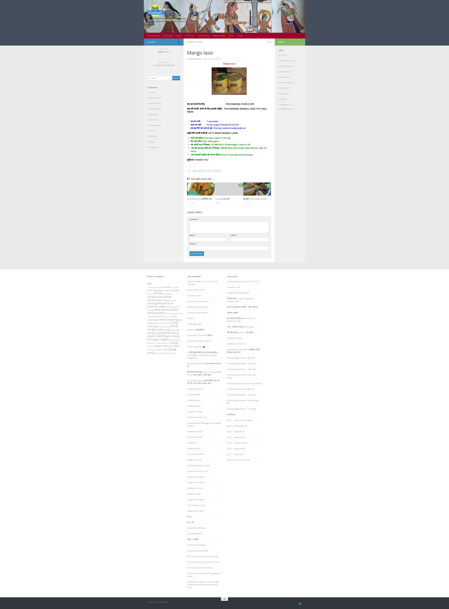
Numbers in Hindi (194, 411)
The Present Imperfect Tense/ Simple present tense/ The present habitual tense (203, 585)
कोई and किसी (192, 539)
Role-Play (150, 350)
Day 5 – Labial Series (235, 431)
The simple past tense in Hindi (200, 567)
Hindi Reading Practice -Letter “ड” (241, 357)
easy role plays (172, 290)
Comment (194, 219)
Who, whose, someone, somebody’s (202, 556)
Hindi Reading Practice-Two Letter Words (244, 383)
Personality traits (194, 324)
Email (234, 235)
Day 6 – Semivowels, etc (237, 426)
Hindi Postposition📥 (196, 346)
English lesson (155, 98)
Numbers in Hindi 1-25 (197, 417)
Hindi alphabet (167, 294)
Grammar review (194, 295)
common (166, 287)
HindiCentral (196, 59)
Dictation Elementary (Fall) (238, 292)
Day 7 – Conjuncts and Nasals (239, 420)
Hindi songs (175, 330)
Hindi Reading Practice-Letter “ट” (240, 389)
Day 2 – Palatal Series (236, 448)
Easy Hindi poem (155, 290)
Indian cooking (219, 35)
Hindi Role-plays (164, 327)
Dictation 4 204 (233, 287)
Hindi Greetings (193, 394)
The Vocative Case (195, 437)
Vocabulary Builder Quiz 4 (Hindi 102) (243, 281)
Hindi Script (167, 35)
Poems (231, 35)
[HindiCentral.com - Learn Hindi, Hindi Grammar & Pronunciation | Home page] (155, 11)
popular (174, 342)
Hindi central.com (159, 298)
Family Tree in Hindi (195, 482)
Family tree (192, 442)
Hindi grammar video (160, 305)
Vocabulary (153, 147)
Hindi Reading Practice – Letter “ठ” (241, 394)
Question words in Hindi (197, 471)
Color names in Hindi (196, 505)
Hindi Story (189, 35)
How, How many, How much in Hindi (203, 562)
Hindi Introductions (195, 389)
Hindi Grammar (153, 35)
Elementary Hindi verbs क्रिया (199, 335)
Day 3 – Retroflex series (237, 443)
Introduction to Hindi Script (238, 460)
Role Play (153, 136)
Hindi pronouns (193, 400)
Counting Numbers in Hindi (198, 465)
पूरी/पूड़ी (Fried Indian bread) (254, 199)
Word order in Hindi (195, 476)
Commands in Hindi (195, 454)
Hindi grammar (157, 303)
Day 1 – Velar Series (235, 454)
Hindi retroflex (166, 323)
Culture (179, 35)
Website (192, 244)
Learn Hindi (155, 336)
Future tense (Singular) (196, 545)
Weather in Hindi (194, 459)
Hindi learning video (166, 310)
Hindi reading (168, 319)
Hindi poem (158, 316)
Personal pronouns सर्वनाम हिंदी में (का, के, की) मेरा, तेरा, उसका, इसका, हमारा (203, 382)
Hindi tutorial (155, 333)
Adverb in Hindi (193, 494)
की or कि (190, 522)
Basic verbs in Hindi (195, 289)
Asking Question (194, 448)
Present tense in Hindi (166, 346)
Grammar (150, 294)
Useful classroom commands (165, 353)
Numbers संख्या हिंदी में (196, 329)
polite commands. (163, 343)
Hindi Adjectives (194, 406)
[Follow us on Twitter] (178, 42)
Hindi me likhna (170, 313)
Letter (172, 340)
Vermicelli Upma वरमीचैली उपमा (199, 199)
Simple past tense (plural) (198, 550)
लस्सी (194, 171)
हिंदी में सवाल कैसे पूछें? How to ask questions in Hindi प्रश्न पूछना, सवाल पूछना (204, 373)
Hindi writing (171, 333)
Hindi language (170, 307)
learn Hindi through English (163, 337)
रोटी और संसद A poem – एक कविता (240, 332)
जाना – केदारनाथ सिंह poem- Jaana (240, 326)
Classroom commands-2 (197, 307)
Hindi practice (168, 316)
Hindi (158, 293)
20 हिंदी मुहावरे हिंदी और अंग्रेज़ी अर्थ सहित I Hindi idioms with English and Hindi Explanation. (202, 355)
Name (192, 235)
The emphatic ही (194, 533)
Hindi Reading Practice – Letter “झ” (241, 409)
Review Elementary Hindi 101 (199, 341)
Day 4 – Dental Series (236, 437)
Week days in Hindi (195, 511)
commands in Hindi (154, 287)
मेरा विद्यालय (231, 414)
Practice (150, 346)
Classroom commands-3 (197, 301)
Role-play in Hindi (161, 349)
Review (190, 318)
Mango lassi (217, 171)
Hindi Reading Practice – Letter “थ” (241, 369)
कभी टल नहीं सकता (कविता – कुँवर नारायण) (242, 307)
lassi (210, 171)
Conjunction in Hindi (195, 499)
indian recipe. (202, 171)
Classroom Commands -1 (198, 312)
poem (154, 343)
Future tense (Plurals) (196, 528)
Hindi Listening (203, 35)
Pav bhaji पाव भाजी (222, 199)
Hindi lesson (155, 313)
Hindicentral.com (169, 300)
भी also (190, 516)
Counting (175, 287)
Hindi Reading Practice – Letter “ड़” (241, 363)
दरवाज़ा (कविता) (232, 312)
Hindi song (162, 330)
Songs (239, 35)
